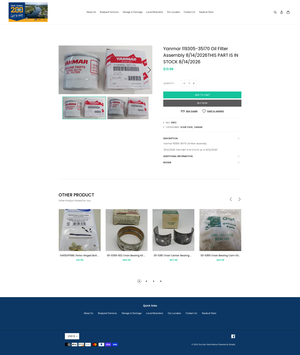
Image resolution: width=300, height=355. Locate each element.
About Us (88, 313)
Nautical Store (209, 313)
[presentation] (231, 199)
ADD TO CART (202, 94)
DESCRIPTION (170, 138)
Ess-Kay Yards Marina (208, 344)
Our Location (174, 313)
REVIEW (167, 162)
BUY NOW (202, 103)
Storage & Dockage (132, 313)
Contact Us (191, 313)
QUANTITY (168, 83)
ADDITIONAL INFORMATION (178, 156)
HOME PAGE (186, 127)
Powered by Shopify (226, 344)
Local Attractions (154, 313)
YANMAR (198, 127)
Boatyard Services (107, 313)
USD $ (71, 336)
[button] (149, 70)
